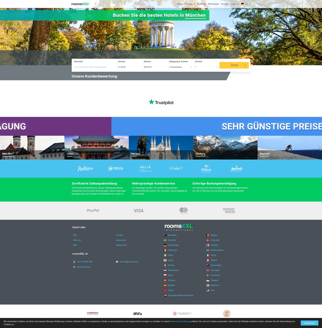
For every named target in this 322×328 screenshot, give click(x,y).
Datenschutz (121, 245)
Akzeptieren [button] (310, 323)
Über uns (77, 240)
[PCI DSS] (226, 314)
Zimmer (198, 61)
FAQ (75, 235)
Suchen (234, 65)
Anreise (121, 61)
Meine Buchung (184, 4)
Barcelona (194, 15)
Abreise (147, 61)
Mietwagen (213, 4)
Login (233, 4)
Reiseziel (78, 61)
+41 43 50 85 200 (84, 262)
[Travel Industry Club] (182, 314)
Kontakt (225, 4)
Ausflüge (201, 4)
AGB (75, 245)
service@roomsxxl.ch (128, 262)
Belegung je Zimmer (178, 61)
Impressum (121, 240)
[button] (319, 32)
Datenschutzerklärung (180, 321)
